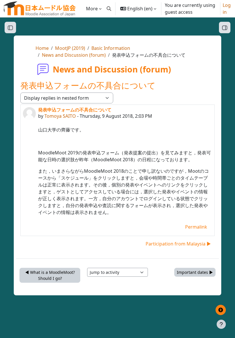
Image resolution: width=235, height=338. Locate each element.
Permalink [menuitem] (196, 227)
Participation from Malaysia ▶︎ (178, 244)
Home (42, 48)
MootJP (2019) (70, 48)
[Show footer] (221, 324)
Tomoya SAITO (60, 116)
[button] (109, 8)
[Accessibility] (221, 310)
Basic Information (110, 48)
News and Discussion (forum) (74, 55)
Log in (227, 8)
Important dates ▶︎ (195, 272)
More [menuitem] (92, 8)
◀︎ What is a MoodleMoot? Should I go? (50, 275)
